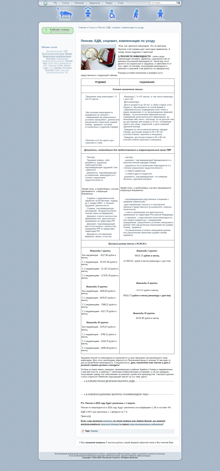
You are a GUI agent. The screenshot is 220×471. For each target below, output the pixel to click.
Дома (60, 65)
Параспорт (52, 65)
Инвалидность (65, 63)
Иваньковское (62, 59)
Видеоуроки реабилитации (57, 56)
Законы (67, 65)
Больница (51, 58)
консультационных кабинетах (146, 424)
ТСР (65, 51)
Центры (58, 67)
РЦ (55, 3)
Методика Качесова (54, 51)
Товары (108, 3)
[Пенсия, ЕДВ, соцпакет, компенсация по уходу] (98, 69)
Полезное (79, 3)
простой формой (110, 424)
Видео (68, 53)
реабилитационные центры (53, 61)
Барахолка (94, 3)
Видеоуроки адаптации (53, 54)
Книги (57, 70)
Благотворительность (55, 72)
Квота (56, 63)
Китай (50, 63)
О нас (121, 3)
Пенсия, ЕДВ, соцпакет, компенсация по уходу (118, 41)
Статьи (65, 3)
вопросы (108, 421)
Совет (46, 68)
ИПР (45, 65)
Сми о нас (65, 70)
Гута (51, 68)
